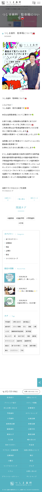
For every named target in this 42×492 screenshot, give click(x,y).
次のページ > (34, 199)
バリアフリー (14, 350)
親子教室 (28, 331)
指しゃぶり (8, 336)
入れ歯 (25, 345)
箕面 (29, 326)
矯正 (7, 247)
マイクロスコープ (7, 191)
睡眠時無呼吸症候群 (17, 331)
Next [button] (38, 67)
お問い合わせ (17, 322)
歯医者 (34, 336)
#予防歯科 (30, 218)
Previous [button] (4, 67)
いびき (7, 331)
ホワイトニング (9, 341)
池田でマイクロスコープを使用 (14, 188)
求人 (24, 326)
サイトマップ (31, 477)
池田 (28, 336)
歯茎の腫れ (33, 345)
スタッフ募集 (17, 326)
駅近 (7, 254)
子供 (22, 350)
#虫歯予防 (20, 218)
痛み (6, 350)
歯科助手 (7, 326)
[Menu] (38, 2)
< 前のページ (7, 199)
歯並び (7, 345)
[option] (21, 65)
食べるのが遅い (16, 345)
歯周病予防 (28, 341)
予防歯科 (7, 322)
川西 (35, 326)
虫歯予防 (19, 341)
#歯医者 (11, 218)
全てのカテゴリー (12, 239)
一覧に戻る (21, 199)
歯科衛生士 (26, 322)
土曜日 (8, 251)
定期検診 (9, 243)
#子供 (21, 223)
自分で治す (21, 336)
